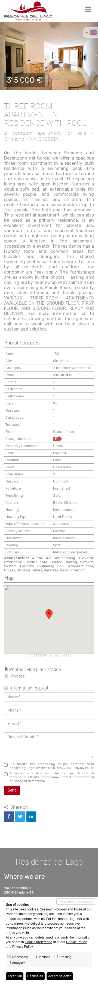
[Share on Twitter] (20, 816)
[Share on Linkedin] (31, 816)
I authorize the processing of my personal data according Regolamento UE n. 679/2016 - (52, 766)
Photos (17, 676)
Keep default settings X (76, 901)
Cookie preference (38, 942)
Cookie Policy (76, 942)
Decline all (35, 976)
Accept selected (60, 976)
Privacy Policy (84, 768)
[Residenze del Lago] (28, 11)
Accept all (14, 976)
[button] (5, 56)
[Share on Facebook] (9, 816)
